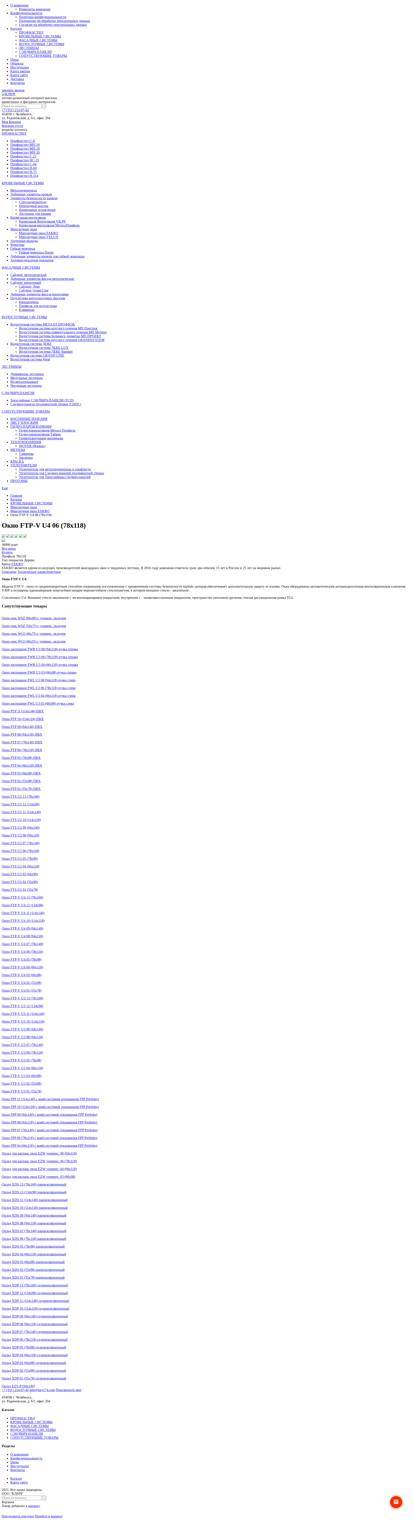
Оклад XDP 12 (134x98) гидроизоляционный (35, 1293)
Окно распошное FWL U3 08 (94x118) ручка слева (38, 680)
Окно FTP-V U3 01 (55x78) (21, 1091)
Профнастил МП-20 (25, 152)
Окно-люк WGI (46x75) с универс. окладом (34, 633)
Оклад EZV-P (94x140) (18, 1386)
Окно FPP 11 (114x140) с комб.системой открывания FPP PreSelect (50, 1099)
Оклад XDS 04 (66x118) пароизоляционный (34, 1254)
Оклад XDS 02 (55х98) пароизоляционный (33, 1270)
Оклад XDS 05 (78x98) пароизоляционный (33, 1246)
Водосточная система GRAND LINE (37, 355)
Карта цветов (20, 71)
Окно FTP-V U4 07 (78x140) (22, 944)
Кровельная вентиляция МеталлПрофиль (49, 225)
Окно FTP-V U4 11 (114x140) (23, 913)
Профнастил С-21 (23, 156)
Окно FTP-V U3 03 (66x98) (21, 1076)
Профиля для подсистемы (38, 306)
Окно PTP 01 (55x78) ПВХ (21, 789)
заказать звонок (13, 90)
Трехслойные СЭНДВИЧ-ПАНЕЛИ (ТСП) (42, 400)
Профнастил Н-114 (24, 176)
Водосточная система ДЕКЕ (31, 344)
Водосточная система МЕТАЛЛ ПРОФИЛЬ (42, 324)
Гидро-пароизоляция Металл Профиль (47, 430)
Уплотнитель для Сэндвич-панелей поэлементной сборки (61, 473)
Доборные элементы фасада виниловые (39, 294)
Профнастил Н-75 (23, 172)
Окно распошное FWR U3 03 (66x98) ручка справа (39, 672)
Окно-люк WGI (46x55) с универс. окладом (34, 641)
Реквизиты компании (34, 9)
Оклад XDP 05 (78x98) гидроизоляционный (34, 1347)
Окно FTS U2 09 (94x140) (20, 827)
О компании (19, 5)
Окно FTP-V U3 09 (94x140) (22, 1029)
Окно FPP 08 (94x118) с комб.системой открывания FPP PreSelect (49, 1122)
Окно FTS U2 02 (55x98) (20, 882)
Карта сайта (19, 75)
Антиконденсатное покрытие (32, 260)
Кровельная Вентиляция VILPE (42, 221)
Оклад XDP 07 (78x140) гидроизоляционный (35, 1332)
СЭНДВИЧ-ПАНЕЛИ (35, 52)
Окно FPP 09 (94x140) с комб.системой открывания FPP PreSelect (49, 1114)
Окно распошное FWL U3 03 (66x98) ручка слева (38, 703)
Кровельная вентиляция (28, 217)
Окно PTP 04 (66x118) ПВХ (22, 765)
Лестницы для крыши (35, 213)
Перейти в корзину (49, 1516)
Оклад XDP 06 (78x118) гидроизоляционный (35, 1339)
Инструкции (19, 67)
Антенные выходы (24, 241)
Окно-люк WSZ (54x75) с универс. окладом (34, 626)
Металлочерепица (23, 190)
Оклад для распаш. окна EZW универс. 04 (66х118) (39, 1169)
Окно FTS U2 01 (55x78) (20, 889)
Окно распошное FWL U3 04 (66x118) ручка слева (38, 696)
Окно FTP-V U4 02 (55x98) (21, 983)
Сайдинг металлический (28, 275)
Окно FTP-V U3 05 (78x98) (21, 1060)
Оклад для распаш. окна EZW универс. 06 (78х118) (39, 1161)
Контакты (17, 83)
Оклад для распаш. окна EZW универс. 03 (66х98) (38, 1176)
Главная (16, 495)
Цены (14, 59)
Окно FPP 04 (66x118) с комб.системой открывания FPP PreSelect (49, 1145)
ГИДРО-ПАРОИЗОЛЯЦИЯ (31, 426)
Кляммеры (26, 310)
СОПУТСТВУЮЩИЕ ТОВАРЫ (43, 56)
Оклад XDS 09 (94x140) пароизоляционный (34, 1215)
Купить (7, 552)
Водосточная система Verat (30, 359)
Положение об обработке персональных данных (54, 21)
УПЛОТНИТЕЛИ (23, 465)
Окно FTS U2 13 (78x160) (20, 796)
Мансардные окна (23, 229)
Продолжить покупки (18, 1516)
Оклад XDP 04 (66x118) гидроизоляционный (35, 1355)
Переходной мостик (33, 206)
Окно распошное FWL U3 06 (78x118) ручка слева (38, 688)
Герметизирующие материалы (41, 438)
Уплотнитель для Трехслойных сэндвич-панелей (55, 477)
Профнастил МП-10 (25, 145)
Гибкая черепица (22, 248)
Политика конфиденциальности (42, 17)
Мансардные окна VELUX (38, 237)
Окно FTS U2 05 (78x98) (20, 858)
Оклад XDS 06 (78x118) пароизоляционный (34, 1239)
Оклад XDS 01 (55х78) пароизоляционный (33, 1277)
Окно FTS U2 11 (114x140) (21, 812)
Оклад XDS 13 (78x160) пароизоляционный (34, 1184)
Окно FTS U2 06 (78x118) (20, 851)
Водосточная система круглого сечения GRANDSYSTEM (61, 340)
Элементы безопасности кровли (34, 198)
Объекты (17, 63)
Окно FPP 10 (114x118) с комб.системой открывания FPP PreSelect (50, 1107)
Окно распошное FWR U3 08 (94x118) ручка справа (40, 649)
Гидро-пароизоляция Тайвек (40, 434)
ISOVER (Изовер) (32, 446)
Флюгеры (17, 245)
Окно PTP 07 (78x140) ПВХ (22, 742)
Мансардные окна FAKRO (38, 233)
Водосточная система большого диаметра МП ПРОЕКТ (60, 336)
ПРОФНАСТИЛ (31, 32)
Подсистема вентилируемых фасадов (37, 298)
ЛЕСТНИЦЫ (29, 48)
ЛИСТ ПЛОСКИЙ (24, 422)
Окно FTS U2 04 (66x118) (20, 866)
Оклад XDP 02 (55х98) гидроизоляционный (34, 1370)
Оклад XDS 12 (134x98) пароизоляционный (34, 1192)
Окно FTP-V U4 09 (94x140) (22, 928)
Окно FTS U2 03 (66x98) (20, 874)
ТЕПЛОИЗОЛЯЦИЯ (25, 442)
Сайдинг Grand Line (34, 290)
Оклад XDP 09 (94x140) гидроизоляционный (35, 1316)
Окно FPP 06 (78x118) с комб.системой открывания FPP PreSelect (49, 1138)
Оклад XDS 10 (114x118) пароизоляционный (35, 1207)
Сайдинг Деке (29, 286)
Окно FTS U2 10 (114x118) (21, 820)
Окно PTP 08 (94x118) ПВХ (22, 734)
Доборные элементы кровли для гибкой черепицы (47, 256)
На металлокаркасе (24, 382)
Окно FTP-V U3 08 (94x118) (22, 1037)
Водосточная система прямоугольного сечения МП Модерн (63, 332)
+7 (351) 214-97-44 (15, 110)
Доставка (17, 79)
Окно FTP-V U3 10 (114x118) (23, 1021)
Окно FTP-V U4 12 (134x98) (22, 905)
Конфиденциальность (26, 13)
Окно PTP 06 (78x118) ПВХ (22, 750)
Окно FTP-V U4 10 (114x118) (23, 920)
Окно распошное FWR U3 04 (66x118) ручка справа (40, 664)
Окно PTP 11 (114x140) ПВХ (23, 711)
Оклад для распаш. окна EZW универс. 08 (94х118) (39, 1153)
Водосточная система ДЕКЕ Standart (45, 351)
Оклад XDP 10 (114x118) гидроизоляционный (35, 1308)
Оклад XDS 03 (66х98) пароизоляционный (33, 1262)
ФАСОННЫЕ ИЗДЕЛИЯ (28, 419)
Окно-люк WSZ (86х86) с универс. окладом (34, 618)
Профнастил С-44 (23, 164)
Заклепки (26, 457)
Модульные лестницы (26, 378)
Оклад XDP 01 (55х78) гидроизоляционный (34, 1378)
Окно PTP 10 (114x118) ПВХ (23, 719)
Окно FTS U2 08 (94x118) (20, 835)
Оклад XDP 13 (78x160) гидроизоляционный (35, 1285)
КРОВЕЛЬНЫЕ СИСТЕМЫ (40, 36)
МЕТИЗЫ (17, 450)
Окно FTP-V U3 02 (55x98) (21, 1083)
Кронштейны (29, 302)
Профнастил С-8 (22, 141)
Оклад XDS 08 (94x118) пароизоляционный (34, 1223)
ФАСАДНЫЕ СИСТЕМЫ (38, 40)
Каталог (16, 28)
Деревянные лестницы (27, 374)
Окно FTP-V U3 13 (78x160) (22, 998)
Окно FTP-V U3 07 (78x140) (22, 1045)
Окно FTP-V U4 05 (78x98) (21, 959)
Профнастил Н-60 (23, 168)
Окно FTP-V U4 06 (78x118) (22, 952)
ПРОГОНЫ (19, 481)
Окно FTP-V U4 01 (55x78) (21, 990)
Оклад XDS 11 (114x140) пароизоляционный (35, 1200)
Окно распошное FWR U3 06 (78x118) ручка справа (40, 657)
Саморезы (26, 454)
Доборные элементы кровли (31, 194)
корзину (34, 1506)
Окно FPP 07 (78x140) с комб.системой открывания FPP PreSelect (49, 1130)
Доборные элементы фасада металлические (42, 279)
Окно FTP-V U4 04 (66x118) (22, 967)
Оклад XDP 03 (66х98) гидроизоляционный (34, 1363)
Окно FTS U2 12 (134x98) (20, 804)
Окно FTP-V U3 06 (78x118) (22, 1052)
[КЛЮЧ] (8, 94)
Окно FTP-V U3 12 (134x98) (22, 1006)
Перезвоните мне (68, 1390)
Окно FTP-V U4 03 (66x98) (21, 975)
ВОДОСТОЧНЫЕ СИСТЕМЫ (41, 44)
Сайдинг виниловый (25, 282)
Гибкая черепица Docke (36, 252)
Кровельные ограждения (37, 210)
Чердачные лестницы (26, 385)
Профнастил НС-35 (24, 160)
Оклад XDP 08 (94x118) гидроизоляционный (35, 1324)
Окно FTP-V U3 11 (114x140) (23, 1014)
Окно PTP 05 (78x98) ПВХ (21, 758)
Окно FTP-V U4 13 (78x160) (22, 897)
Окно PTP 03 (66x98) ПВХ (21, 773)
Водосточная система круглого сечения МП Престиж (58, 328)
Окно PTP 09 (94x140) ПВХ (22, 727)
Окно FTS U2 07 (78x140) (20, 843)
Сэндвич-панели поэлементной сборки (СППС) (45, 404)
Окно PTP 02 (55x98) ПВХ (21, 781)
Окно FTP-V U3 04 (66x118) (22, 1068)
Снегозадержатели (32, 202)
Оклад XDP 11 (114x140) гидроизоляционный (35, 1301)
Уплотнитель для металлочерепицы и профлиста (55, 469)
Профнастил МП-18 (25, 148)
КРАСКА (17, 461)
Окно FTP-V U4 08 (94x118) (22, 936)
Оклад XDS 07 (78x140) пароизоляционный (34, 1231)
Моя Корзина (12, 124)
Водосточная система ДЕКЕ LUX (44, 348)
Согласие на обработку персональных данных (53, 25)
